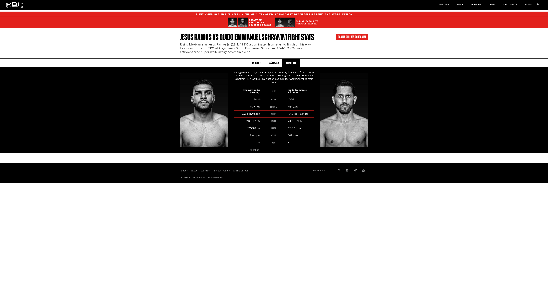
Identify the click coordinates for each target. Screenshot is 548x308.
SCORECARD (274, 62)
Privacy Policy (221, 171)
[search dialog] (538, 4)
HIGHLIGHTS (257, 62)
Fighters (444, 5)
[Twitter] (339, 171)
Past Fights (510, 5)
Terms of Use (241, 171)
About (184, 171)
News (492, 5)
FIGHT (291, 62)
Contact (205, 171)
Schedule (476, 5)
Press (528, 5)
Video (460, 5)
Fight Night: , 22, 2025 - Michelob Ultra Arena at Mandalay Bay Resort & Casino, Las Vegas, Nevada (274, 14)
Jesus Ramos (195, 37)
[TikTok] (355, 171)
